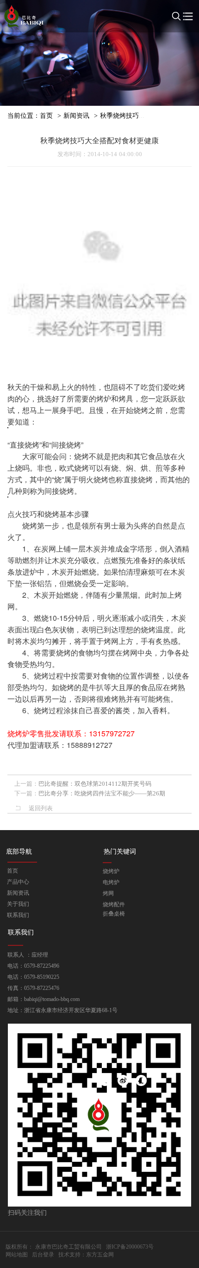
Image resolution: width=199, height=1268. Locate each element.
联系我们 (18, 915)
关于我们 (18, 904)
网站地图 (17, 1254)
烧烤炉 (111, 871)
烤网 (108, 893)
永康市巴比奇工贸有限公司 (68, 1247)
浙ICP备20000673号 (130, 1247)
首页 (46, 115)
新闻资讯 (76, 115)
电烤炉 (111, 882)
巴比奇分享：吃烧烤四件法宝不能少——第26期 (101, 793)
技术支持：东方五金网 (86, 1254)
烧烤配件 (114, 904)
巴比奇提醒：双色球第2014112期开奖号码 (94, 783)
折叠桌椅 (114, 913)
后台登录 (43, 1254)
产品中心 (18, 882)
